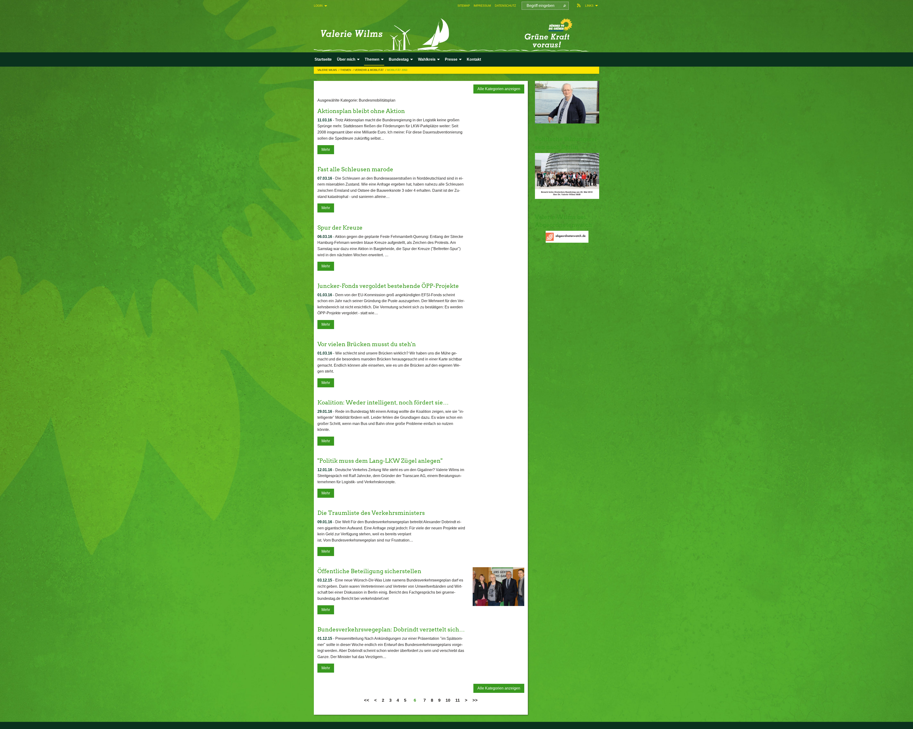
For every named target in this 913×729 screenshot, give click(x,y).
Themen (346, 70)
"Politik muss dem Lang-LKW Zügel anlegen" (379, 460)
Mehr (325, 150)
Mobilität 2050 (397, 70)
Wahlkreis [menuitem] (427, 59)
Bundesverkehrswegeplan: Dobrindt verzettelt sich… (391, 629)
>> (475, 700)
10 (448, 700)
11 (457, 700)
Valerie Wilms (327, 70)
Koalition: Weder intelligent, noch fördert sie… (383, 402)
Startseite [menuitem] (323, 59)
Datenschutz (505, 5)
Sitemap (463, 5)
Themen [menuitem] (372, 59)
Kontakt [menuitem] (474, 59)
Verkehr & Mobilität (369, 70)
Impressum (482, 5)
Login (318, 5)
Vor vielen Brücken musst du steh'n (366, 344)
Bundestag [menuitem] (399, 59)
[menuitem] (463, 5)
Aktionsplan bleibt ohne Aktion (361, 111)
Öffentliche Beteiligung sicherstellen (369, 571)
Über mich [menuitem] (346, 59)
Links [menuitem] (589, 5)
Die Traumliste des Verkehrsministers (371, 512)
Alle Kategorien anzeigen (498, 89)
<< (366, 700)
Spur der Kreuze (340, 227)
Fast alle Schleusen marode (355, 169)
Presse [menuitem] (451, 59)
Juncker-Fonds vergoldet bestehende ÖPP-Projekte (388, 285)
